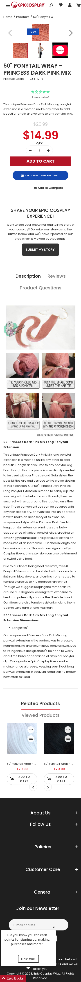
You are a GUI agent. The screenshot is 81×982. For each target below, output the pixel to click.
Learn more (28, 959)
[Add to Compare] (31, 738)
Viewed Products (41, 715)
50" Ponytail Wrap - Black (61, 764)
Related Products (40, 703)
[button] (34, 978)
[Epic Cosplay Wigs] (28, 5)
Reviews (56, 276)
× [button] (54, 927)
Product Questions (40, 288)
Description (28, 276)
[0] (78, 6)
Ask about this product (42, 175)
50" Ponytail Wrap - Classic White (30, 764)
